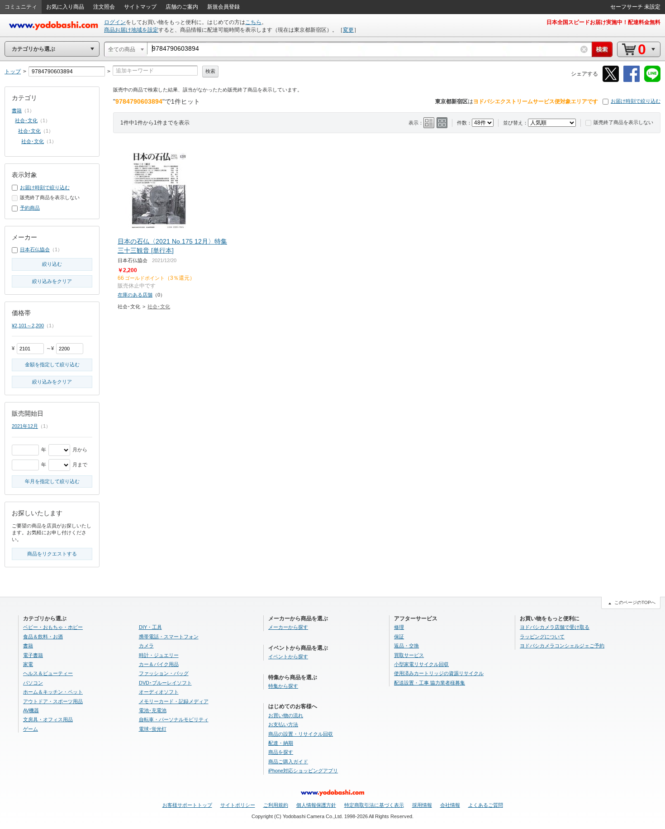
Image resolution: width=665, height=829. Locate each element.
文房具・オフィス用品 (48, 719)
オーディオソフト (159, 692)
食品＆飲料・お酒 (43, 636)
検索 (210, 71)
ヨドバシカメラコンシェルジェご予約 (562, 645)
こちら (253, 22)
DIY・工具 (150, 627)
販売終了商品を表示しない (623, 122)
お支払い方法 (283, 724)
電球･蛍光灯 (152, 729)
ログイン (115, 22)
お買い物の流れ (285, 715)
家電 (28, 664)
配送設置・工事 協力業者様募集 (429, 682)
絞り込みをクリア (52, 281)
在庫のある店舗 (135, 294)
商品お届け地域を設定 (131, 30)
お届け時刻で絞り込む (635, 101)
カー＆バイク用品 (159, 664)
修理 (399, 627)
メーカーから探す (288, 627)
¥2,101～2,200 (28, 325)
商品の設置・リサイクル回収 (300, 734)
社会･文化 (158, 306)
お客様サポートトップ (187, 805)
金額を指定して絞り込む (52, 364)
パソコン (33, 682)
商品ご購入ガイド (288, 761)
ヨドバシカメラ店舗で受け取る (554, 627)
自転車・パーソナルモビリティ (174, 719)
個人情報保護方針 (316, 805)
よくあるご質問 (485, 805)
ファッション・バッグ (164, 673)
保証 (399, 636)
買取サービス (409, 655)
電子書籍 (33, 655)
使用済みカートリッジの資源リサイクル (439, 673)
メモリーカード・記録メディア (174, 701)
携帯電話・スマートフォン (169, 636)
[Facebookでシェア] (631, 80)
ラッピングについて (542, 636)
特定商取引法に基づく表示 (374, 805)
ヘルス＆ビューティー (48, 673)
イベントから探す (288, 656)
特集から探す (283, 686)
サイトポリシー (237, 805)
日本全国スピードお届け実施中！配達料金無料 (603, 22)
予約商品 (30, 208)
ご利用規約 (275, 805)
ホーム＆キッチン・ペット (53, 692)
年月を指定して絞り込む (52, 481)
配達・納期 (280, 743)
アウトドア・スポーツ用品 (53, 701)
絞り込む (52, 264)
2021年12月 (25, 426)
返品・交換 (406, 645)
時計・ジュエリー (159, 655)
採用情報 (422, 805)
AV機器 (31, 710)
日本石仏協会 (35, 249)
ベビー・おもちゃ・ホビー (53, 627)
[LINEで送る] (652, 80)
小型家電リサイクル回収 (421, 664)
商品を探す (280, 752)
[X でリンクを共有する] (611, 80)
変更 (348, 30)
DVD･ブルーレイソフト (165, 682)
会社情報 (450, 805)
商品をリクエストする (52, 553)
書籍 (17, 110)
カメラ (146, 645)
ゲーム (30, 729)
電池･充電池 (152, 710)
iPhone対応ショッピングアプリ (303, 770)
